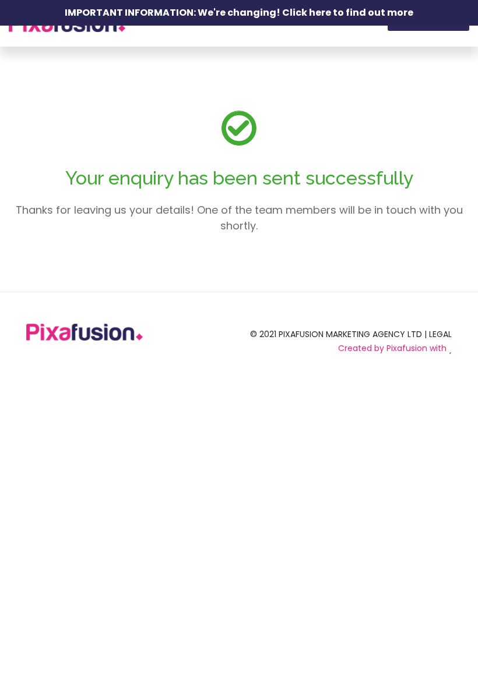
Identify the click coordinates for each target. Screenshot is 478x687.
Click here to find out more (347, 12)
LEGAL (440, 334)
